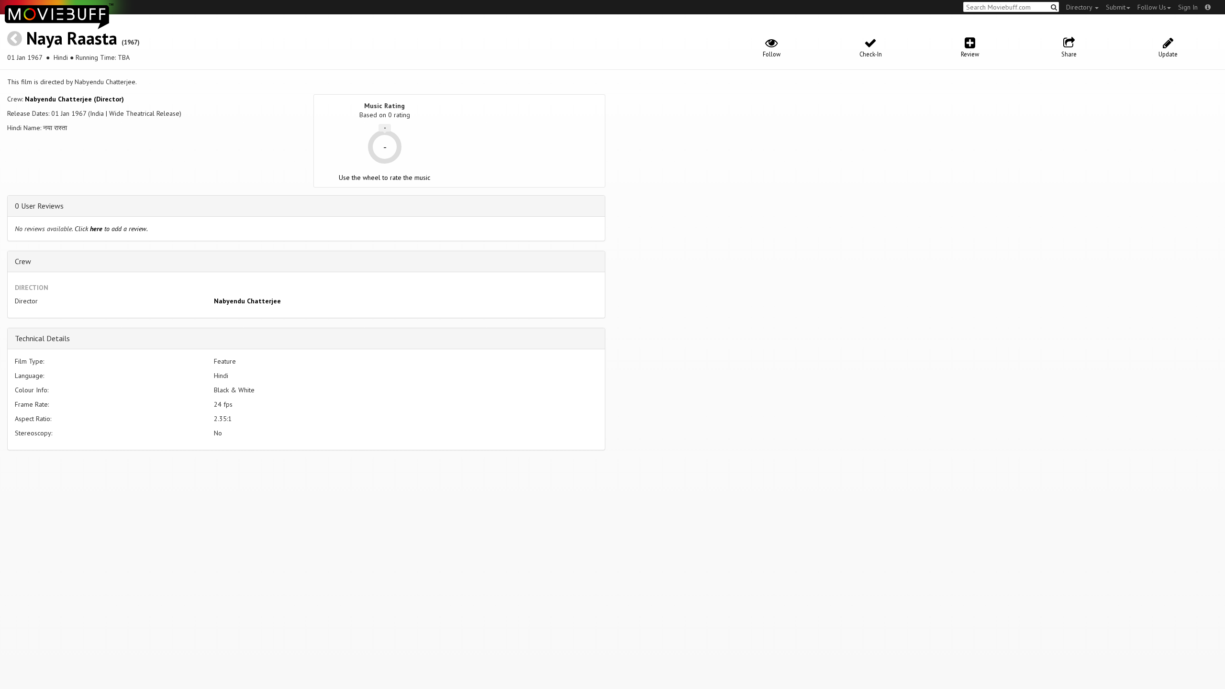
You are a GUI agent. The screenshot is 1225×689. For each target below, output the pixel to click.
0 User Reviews (39, 206)
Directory (1080, 7)
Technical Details (42, 338)
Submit (1115, 7)
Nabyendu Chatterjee (247, 301)
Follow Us (1151, 7)
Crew (23, 261)
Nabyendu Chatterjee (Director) (74, 99)
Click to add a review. (111, 228)
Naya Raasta (71, 38)
